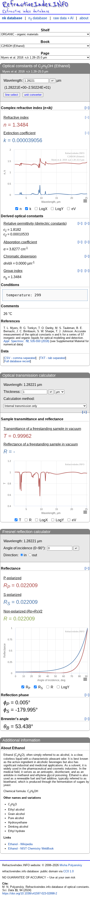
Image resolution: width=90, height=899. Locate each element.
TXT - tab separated (52, 358)
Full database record (17, 361)
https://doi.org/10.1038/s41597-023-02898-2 (29, 893)
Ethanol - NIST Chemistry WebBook (31, 848)
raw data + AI (63, 18)
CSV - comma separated (20, 358)
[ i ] (87, 107)
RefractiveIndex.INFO (35, 4)
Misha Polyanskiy (71, 865)
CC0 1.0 (68, 871)
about (84, 18)
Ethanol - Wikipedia (20, 844)
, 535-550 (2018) (26, 341)
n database (37, 18)
